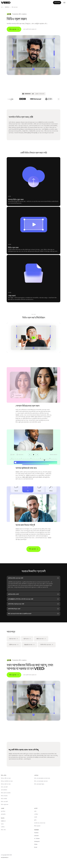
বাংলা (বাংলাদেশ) (4, 857)
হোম (2, 7)
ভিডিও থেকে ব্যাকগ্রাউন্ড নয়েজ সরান (41, 781)
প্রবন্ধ (2, 824)
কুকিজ (35, 820)
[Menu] (64, 2)
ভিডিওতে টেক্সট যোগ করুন (6, 784)
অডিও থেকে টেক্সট (4, 787)
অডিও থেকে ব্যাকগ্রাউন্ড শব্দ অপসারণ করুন (42, 778)
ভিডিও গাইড (3, 829)
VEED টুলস (7, 7)
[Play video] (33, 338)
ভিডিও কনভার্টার (4, 798)
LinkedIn (36, 835)
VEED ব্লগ (3, 821)
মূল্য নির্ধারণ (3, 811)
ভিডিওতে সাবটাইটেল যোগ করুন (7, 781)
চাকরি (35, 811)
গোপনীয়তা (36, 814)
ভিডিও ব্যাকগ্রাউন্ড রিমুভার (39, 784)
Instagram (37, 841)
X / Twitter (37, 838)
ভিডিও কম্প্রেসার (4, 795)
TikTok (35, 844)
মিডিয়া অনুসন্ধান (37, 826)
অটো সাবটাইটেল (4, 790)
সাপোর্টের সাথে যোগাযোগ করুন (39, 823)
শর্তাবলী (35, 817)
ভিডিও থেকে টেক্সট (4, 801)
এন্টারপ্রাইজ (3, 814)
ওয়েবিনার (2, 827)
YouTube (36, 832)
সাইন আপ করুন (57, 2)
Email (35, 847)
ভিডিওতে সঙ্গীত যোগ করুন (6, 778)
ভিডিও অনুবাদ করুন (4, 804)
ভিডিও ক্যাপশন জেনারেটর (5, 793)
